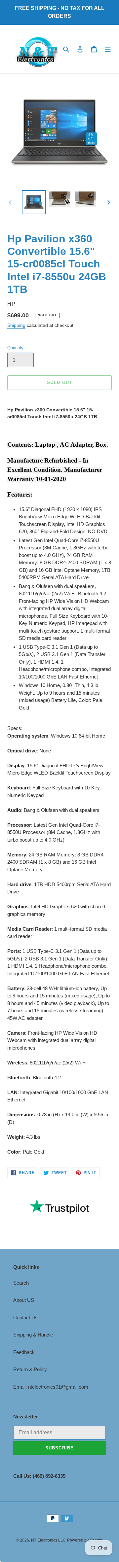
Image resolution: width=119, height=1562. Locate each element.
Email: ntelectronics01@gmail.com (50, 1387)
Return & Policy (30, 1369)
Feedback (24, 1352)
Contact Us (25, 1317)
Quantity (15, 347)
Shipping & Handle (33, 1334)
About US (23, 1300)
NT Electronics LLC (48, 1540)
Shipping (16, 325)
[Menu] (108, 49)
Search (21, 1283)
